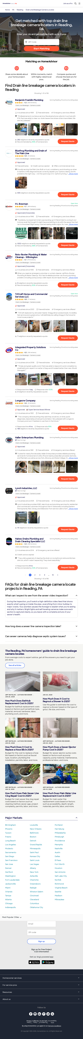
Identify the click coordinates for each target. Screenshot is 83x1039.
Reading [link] (20, 10)
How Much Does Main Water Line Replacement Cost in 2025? (59, 794)
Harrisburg (59, 829)
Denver (8, 868)
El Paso (58, 860)
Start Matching (41, 48)
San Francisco (11, 860)
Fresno (8, 837)
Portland (58, 825)
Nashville (59, 848)
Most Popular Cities (10, 917)
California (35, 1021)
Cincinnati (34, 895)
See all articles (15, 665)
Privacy (29, 1021)
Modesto (9, 848)
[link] (41, 103)
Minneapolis (35, 848)
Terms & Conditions (54, 1026)
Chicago (9, 903)
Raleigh (33, 888)
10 (53, 575)
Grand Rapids (36, 844)
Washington (10, 876)
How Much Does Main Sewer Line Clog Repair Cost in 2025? (22, 794)
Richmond (59, 884)
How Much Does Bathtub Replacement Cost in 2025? (19, 702)
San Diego (9, 856)
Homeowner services (12, 978)
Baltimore (34, 833)
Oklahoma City (36, 907)
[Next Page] (57, 575)
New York (34, 872)
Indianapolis (10, 907)
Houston (58, 868)
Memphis (59, 844)
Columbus (34, 903)
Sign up (41, 941)
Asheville (34, 876)
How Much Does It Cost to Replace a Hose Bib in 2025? (19, 748)
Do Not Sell (43, 1021)
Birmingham (10, 825)
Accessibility (52, 1022)
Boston (33, 837)
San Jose (9, 864)
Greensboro (35, 884)
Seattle (58, 892)
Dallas (57, 856)
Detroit (33, 841)
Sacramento (10, 852)
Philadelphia (60, 833)
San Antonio (60, 872)
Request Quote (67, 141)
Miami (7, 888)
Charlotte (34, 880)
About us (6, 999)
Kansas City (35, 856)
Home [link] (7, 10)
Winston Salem (36, 892)
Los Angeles (10, 844)
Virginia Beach (61, 888)
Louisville (34, 825)
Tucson (8, 833)
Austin (57, 852)
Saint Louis (34, 860)
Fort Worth (60, 864)
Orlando (8, 892)
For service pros (10, 985)
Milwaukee (59, 899)
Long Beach (10, 841)
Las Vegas (34, 864)
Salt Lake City (61, 876)
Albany (33, 868)
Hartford (9, 872)
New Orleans (35, 829)
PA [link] (13, 10)
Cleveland (34, 899)
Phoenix (8, 829)
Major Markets (13, 818)
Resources (7, 992)
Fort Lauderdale (12, 880)
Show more (73, 174)
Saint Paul (34, 852)
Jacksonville (10, 884)
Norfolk (58, 880)
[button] (21, 129)
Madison (58, 895)
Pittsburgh (59, 837)
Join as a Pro (68, 3)
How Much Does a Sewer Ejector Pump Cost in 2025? (59, 748)
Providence (60, 841)
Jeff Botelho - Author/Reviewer (18, 695)
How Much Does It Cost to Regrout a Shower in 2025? (56, 700)
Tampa (8, 895)
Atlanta (8, 899)
